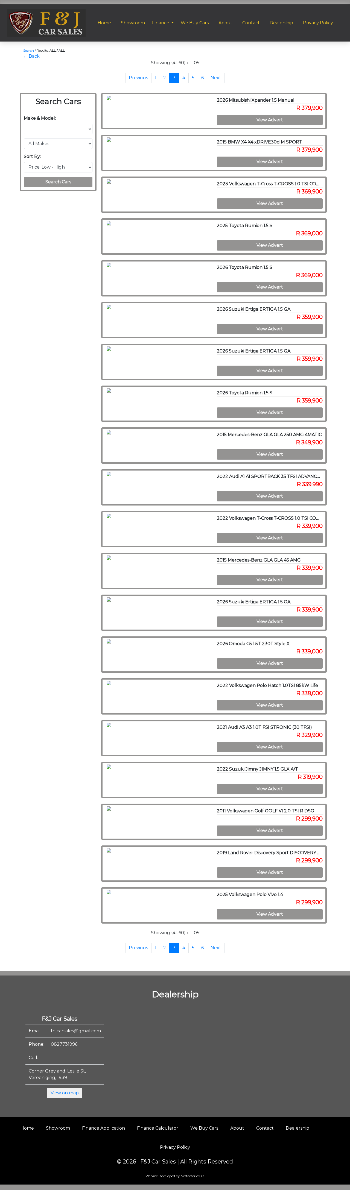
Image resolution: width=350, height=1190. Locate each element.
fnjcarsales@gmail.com (76, 1030)
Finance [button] (161, 22)
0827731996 (64, 1044)
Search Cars (58, 181)
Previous (138, 77)
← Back (31, 56)
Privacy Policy (175, 1147)
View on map (65, 1092)
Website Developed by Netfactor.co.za (175, 1176)
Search (28, 50)
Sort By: (32, 156)
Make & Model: (40, 118)
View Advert (269, 119)
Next (216, 77)
